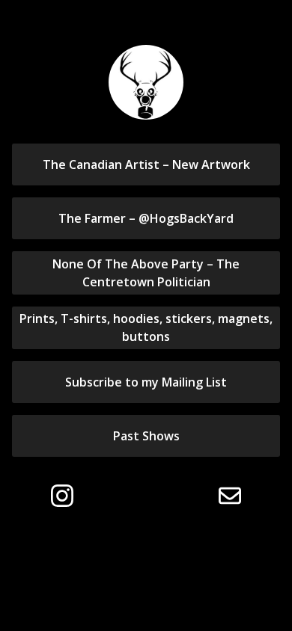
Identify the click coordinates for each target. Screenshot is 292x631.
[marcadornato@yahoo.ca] (230, 496)
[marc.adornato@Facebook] (116, 496)
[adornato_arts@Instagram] (62, 496)
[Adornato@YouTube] (173, 496)
